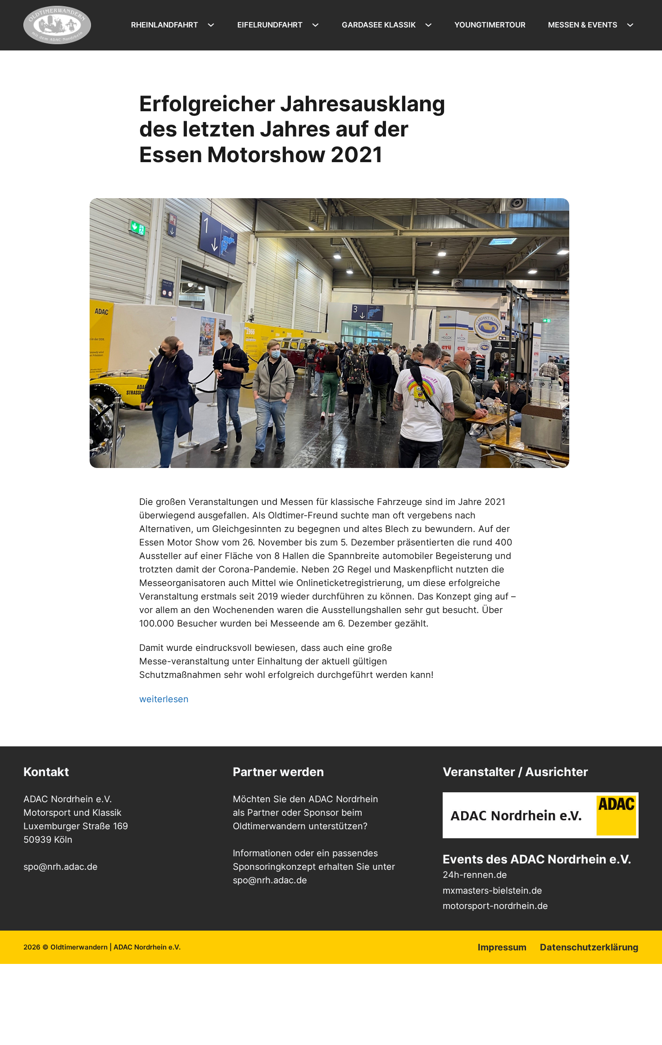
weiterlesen (164, 699)
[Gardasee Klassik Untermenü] (431, 25)
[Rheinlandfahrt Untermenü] (213, 25)
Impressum (502, 947)
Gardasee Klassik (379, 24)
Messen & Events (582, 24)
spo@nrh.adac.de (270, 880)
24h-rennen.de (475, 874)
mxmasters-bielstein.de (492, 890)
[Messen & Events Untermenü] (632, 25)
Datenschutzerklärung (589, 947)
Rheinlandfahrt (164, 24)
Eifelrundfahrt (270, 24)
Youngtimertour (490, 24)
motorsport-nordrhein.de (495, 905)
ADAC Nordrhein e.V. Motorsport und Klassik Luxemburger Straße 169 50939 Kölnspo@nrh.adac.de (75, 833)
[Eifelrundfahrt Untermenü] (318, 25)
